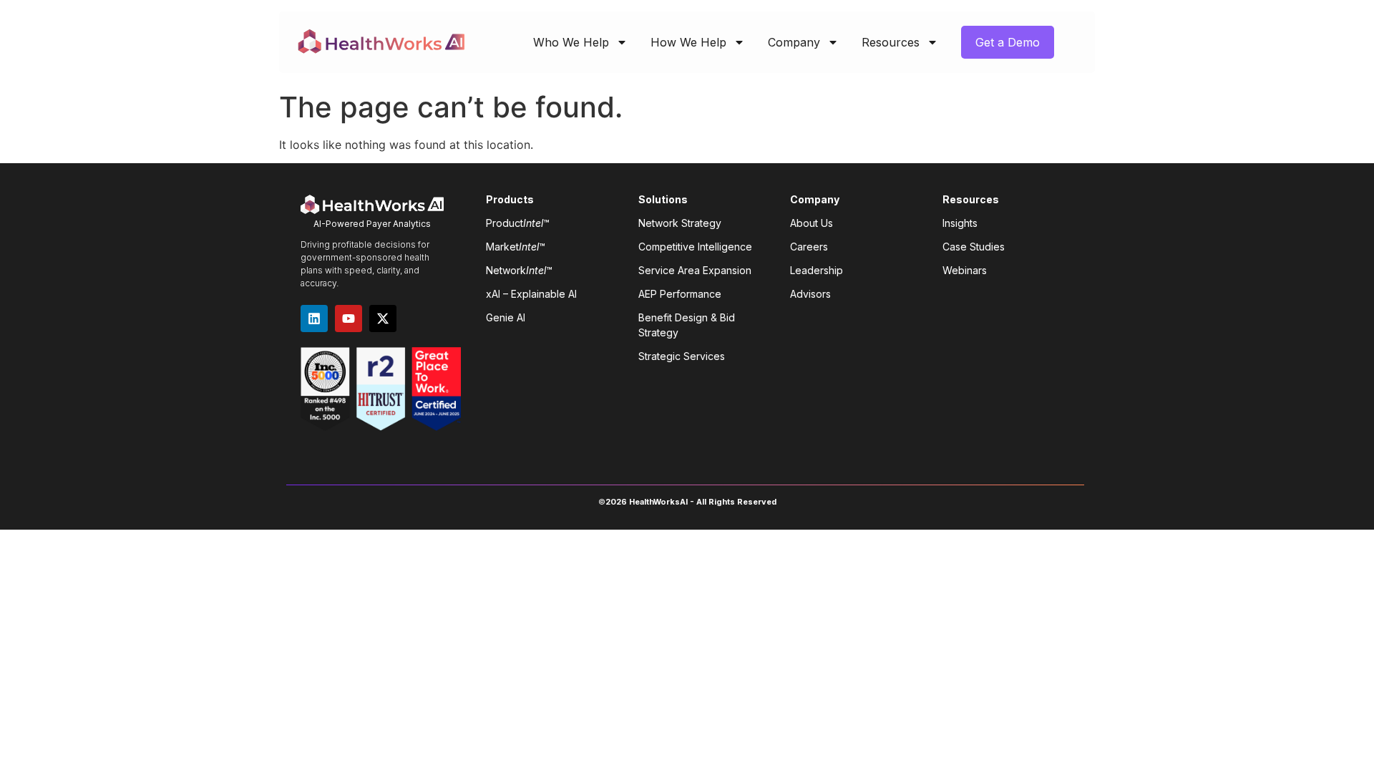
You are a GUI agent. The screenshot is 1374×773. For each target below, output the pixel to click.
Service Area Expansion (694, 270)
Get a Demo (1007, 42)
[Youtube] (348, 318)
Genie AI (505, 317)
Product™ (518, 223)
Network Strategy (679, 223)
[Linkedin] (314, 318)
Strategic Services (681, 356)
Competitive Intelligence (695, 246)
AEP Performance (679, 294)
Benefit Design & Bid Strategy (686, 325)
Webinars (964, 270)
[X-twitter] (382, 318)
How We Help (688, 42)
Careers (809, 246)
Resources (891, 42)
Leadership (816, 270)
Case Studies (973, 246)
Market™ (515, 246)
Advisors (810, 294)
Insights (960, 223)
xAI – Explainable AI (531, 294)
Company (794, 42)
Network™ (519, 270)
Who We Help (571, 42)
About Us (811, 223)
